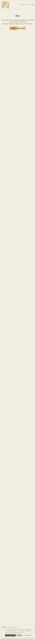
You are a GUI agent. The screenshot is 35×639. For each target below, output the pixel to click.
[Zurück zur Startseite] (5, 4)
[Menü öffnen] (33, 4)
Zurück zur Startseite (17, 28)
